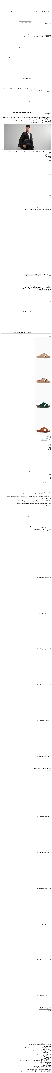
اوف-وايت (7, 119)
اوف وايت (49, 1044)
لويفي (21, 119)
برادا (46, 121)
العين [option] (50, 478)
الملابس (49, 1047)
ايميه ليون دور (40, 117)
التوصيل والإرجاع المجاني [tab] (27, 493)
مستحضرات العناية (28, 1047)
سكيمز (42, 122)
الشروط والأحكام (47, 1060)
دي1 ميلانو (36, 118)
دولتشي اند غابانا (47, 119)
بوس (25, 117)
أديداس (44, 117)
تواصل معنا (49, 1050)
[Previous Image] (41, 247)
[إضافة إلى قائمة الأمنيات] (32, 488)
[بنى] (43, 434)
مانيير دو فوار (17, 119)
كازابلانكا (49, 118)
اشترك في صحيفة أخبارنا (45, 1007)
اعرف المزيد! (14, 332)
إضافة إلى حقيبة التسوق (46, 492)
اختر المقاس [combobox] (49, 439)
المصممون (49, 123)
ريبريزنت (49, 122)
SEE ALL (49, 530)
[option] (26, 441)
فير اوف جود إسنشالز (33, 119)
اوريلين (27, 117)
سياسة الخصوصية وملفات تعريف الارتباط (34, 1060)
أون (4, 119)
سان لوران (46, 122)
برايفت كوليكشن (46, 275)
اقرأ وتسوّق (48, 1057)
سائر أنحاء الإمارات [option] (47, 482)
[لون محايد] (43, 360)
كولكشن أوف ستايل (42, 118)
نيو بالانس (12, 119)
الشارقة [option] (49, 479)
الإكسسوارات (35, 1047)
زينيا (30, 122)
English (10, 11)
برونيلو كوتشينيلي (16, 117)
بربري (11, 117)
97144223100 (35, 1070)
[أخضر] (43, 410)
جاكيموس (24, 119)
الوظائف (46, 1054)
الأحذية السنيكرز (41, 1047)
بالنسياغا (46, 1044)
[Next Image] (41, 268)
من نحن (49, 1054)
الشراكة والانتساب (41, 1054)
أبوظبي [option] (49, 477)
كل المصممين (48, 117)
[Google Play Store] (38, 1066)
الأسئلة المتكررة (43, 1050)
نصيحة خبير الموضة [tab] (47, 493)
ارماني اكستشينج (33, 117)
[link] (23, 36)
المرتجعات (42, 1063)
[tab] (41, 216)
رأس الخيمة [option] (48, 480)
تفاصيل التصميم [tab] (35, 493)
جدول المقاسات (48, 438)
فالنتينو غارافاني (34, 122)
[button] (48, 35)
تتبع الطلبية (34, 1050)
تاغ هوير (39, 122)
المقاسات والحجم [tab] (41, 493)
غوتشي (27, 119)
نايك (9, 119)
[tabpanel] (26, 499)
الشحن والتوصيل (47, 1063)
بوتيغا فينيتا (22, 117)
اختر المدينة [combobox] (49, 474)
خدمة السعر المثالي (21, 1060)
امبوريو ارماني (41, 119)
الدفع (38, 1050)
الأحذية (46, 1047)
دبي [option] (50, 475)
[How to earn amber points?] (41, 317)
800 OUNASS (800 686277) (34, 1069)
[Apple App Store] (47, 1066)
